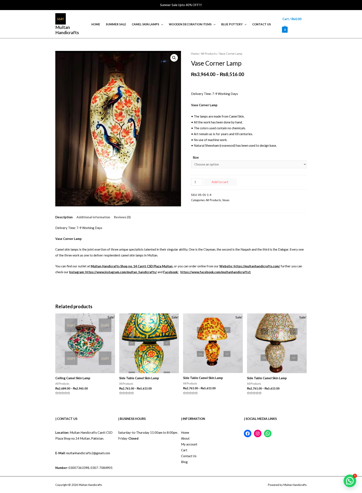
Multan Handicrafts (67, 30)
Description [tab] (64, 217)
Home (95, 24)
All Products (209, 53)
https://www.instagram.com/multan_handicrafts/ (121, 272)
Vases (225, 200)
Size (196, 157)
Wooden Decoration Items (190, 24)
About (185, 438)
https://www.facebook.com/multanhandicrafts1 (215, 272)
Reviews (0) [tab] (122, 217)
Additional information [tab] (93, 217)
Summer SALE (116, 24)
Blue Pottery (232, 24)
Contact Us (261, 24)
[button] (174, 58)
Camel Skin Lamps (145, 24)
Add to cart (220, 182)
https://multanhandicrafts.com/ (257, 266)
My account (189, 444)
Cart (184, 450)
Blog (184, 462)
